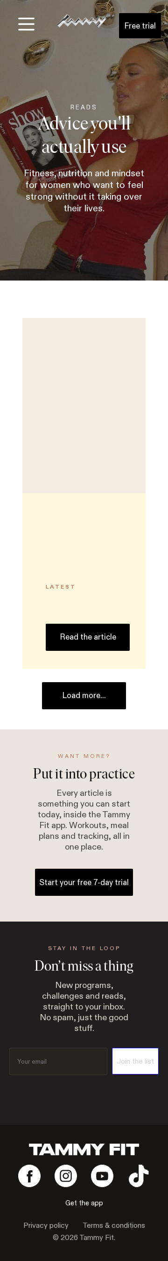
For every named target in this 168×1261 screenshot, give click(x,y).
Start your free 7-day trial (84, 882)
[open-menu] (26, 24)
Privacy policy (46, 1225)
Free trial (140, 26)
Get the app (84, 1203)
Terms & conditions (114, 1225)
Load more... (84, 695)
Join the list (135, 1061)
